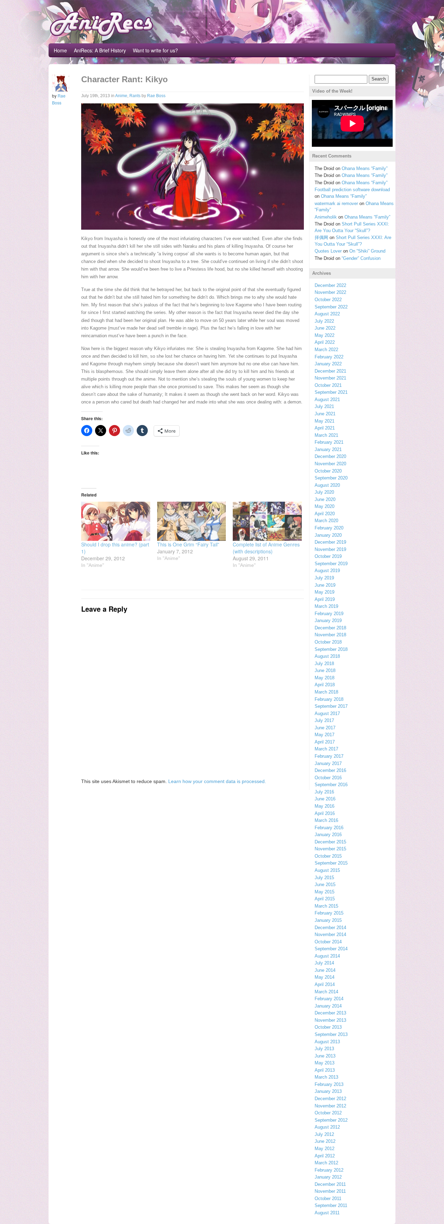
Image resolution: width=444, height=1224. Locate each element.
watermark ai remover (336, 203)
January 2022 (328, 363)
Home (60, 50)
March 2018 (326, 692)
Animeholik (326, 217)
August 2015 (327, 870)
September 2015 (331, 863)
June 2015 (325, 884)
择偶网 (321, 237)
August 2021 (327, 399)
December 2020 (330, 456)
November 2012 (330, 1105)
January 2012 (328, 1177)
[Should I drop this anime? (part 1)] (115, 521)
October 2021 (328, 385)
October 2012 (328, 1112)
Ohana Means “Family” (364, 168)
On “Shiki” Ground (367, 251)
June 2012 (325, 1141)
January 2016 (328, 834)
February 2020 (329, 527)
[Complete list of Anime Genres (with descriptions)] (267, 521)
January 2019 (328, 620)
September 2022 (331, 306)
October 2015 (328, 856)
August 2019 (327, 570)
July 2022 (324, 321)
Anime (121, 95)
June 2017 (325, 727)
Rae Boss (156, 95)
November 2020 (330, 463)
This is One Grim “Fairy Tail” (188, 544)
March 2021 (326, 435)
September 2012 (331, 1120)
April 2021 (325, 428)
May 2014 (324, 977)
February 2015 (329, 913)
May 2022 (324, 335)
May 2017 (324, 734)
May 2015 (324, 891)
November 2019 (330, 549)
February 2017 (329, 756)
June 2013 (325, 1056)
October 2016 (328, 777)
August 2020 (327, 485)
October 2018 (328, 642)
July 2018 (324, 663)
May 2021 (324, 421)
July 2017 (324, 720)
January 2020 (328, 535)
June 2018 (325, 670)
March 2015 (326, 906)
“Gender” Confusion (361, 258)
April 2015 (325, 898)
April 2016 (325, 813)
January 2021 (328, 449)
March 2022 (326, 349)
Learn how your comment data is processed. (217, 781)
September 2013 (331, 1034)
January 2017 (328, 763)
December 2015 (330, 841)
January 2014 (328, 1006)
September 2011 (331, 1205)
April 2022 (325, 342)
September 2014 (331, 948)
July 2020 (324, 492)
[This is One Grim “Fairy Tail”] (191, 521)
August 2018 (327, 656)
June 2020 (325, 499)
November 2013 (330, 1020)
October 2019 (328, 556)
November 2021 (330, 378)
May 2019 (324, 592)
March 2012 (326, 1162)
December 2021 (330, 371)
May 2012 (324, 1148)
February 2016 (329, 827)
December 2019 (330, 542)
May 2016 (324, 806)
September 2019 (331, 563)
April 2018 (325, 684)
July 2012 (324, 1134)
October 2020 (328, 471)
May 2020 (324, 506)
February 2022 (329, 356)
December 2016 (330, 770)
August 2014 (327, 956)
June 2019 (325, 585)
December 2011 (330, 1184)
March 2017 (326, 748)
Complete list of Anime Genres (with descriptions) (266, 548)
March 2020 (326, 520)
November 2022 (330, 292)
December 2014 (330, 927)
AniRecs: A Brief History (100, 50)
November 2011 (330, 1191)
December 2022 (330, 285)
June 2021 (325, 413)
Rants (134, 95)
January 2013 (328, 1091)
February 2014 (329, 998)
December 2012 (330, 1098)
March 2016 (326, 820)
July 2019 (324, 577)
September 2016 (331, 784)
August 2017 (327, 713)
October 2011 (328, 1198)
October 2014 (328, 941)
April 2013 (325, 1070)
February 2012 (329, 1170)
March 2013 (326, 1077)
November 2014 (330, 934)
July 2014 (324, 963)
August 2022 (327, 313)
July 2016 (324, 791)
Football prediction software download (352, 189)
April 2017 (325, 742)
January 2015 (328, 920)
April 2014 (325, 984)
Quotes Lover (328, 251)
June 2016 (325, 798)
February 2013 (329, 1084)
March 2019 (326, 606)
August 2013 (327, 1041)
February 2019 (329, 613)
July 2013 (324, 1048)
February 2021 (329, 442)
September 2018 (331, 649)
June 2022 (325, 328)
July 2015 (324, 877)
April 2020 (325, 513)
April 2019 (325, 599)
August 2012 (327, 1127)
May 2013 (324, 1062)
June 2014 (325, 970)
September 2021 (331, 392)
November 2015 (330, 848)
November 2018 (330, 634)
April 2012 (325, 1155)
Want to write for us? (155, 50)
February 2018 (329, 699)
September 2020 (331, 478)
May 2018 (324, 677)
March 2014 (326, 991)
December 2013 (330, 1012)
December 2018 (330, 627)
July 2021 (324, 406)
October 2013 (328, 1027)
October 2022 (328, 299)
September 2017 (331, 706)
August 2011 (327, 1212)
